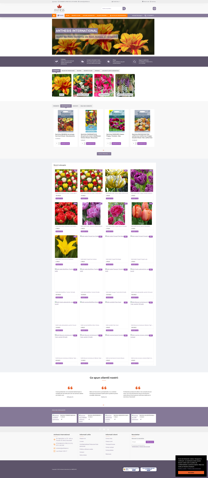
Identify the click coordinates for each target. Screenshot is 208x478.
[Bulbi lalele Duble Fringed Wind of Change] (116, 213)
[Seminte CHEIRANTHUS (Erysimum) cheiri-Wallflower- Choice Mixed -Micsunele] (91, 121)
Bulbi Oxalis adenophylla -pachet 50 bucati (141, 292)
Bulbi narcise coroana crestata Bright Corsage (142, 358)
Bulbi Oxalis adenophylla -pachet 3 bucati (66, 325)
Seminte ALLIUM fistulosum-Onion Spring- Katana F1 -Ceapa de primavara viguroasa (147, 415)
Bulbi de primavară (68, 70)
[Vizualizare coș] (154, 8)
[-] (59, 144)
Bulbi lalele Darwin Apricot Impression (140, 226)
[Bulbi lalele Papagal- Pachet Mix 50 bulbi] (116, 279)
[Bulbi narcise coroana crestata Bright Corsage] (141, 345)
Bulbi (61, 94)
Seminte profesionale (125, 94)
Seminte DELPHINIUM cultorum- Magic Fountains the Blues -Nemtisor (95, 415)
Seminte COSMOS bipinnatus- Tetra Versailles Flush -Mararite (68, 415)
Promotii (56, 106)
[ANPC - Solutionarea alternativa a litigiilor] (131, 469)
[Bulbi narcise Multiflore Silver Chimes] (91, 312)
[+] (59, 143)
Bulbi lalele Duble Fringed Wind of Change (116, 226)
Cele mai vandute (86, 106)
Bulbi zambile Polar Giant (112, 325)
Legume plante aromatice (110, 70)
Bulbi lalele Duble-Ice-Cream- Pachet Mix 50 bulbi (67, 193)
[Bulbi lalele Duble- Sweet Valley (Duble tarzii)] (116, 180)
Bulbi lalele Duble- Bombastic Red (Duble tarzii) (67, 226)
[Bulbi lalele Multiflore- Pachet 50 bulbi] (91, 279)
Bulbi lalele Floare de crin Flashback (64, 259)
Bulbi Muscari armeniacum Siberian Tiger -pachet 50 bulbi (67, 358)
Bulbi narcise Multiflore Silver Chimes (90, 325)
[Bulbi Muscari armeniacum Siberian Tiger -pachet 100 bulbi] (141, 312)
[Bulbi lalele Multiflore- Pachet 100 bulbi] (66, 279)
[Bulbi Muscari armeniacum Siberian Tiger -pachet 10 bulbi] (91, 345)
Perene (97, 70)
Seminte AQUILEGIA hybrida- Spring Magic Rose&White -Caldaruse (121, 415)
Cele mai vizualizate (58, 410)
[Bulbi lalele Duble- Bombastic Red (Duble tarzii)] (66, 213)
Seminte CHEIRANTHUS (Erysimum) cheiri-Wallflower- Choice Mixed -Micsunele (91, 136)
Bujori (79, 70)
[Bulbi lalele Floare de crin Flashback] (66, 246)
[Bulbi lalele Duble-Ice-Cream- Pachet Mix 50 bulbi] (66, 180)
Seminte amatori (83, 94)
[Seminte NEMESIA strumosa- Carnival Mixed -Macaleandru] (65, 121)
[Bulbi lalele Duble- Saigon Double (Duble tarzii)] (141, 180)
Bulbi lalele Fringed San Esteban (89, 259)
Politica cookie (182, 468)
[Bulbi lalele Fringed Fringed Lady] (141, 246)
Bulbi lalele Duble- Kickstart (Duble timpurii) (91, 226)
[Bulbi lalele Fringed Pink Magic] (116, 246)
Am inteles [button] (191, 472)
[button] (65, 143)
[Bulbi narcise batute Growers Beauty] (116, 345)
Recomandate (66, 106)
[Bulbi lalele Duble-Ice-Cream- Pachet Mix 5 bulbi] (91, 180)
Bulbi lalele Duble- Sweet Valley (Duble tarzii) (117, 193)
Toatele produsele (103, 153)
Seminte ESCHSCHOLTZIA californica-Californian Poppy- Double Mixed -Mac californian (142, 136)
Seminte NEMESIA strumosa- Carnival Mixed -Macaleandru (65, 135)
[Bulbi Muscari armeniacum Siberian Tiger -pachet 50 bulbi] (66, 345)
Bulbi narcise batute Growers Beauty (115, 358)
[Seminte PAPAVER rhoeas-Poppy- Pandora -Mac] (117, 121)
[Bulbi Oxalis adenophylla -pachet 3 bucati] (66, 312)
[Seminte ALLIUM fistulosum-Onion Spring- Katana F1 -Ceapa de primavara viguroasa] (135, 418)
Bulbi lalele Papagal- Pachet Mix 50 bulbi (116, 292)
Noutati (75, 106)
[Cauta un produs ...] (124, 8)
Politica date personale (194, 468)
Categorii (56, 70)
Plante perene (104, 94)
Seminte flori (88, 70)
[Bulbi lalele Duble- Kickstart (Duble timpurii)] (91, 213)
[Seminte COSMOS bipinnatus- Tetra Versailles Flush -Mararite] (56, 418)
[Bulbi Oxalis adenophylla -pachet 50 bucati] (141, 279)
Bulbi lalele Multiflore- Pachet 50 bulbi (90, 292)
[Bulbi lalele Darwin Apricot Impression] (141, 213)
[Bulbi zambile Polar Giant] (116, 312)
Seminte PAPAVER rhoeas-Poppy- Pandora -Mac (115, 135)
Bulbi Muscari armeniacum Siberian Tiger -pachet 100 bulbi (142, 325)
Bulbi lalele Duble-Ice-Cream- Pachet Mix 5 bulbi (92, 193)
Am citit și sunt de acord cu (141, 446)
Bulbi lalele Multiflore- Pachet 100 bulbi (65, 292)
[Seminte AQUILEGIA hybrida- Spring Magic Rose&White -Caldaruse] (108, 418)
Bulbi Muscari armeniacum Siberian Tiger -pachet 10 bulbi (92, 358)
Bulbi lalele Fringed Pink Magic (113, 259)
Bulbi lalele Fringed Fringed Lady (139, 259)
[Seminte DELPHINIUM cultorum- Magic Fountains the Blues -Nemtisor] (83, 418)
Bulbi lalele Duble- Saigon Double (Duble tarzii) (142, 193)
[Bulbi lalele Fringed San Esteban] (91, 246)
